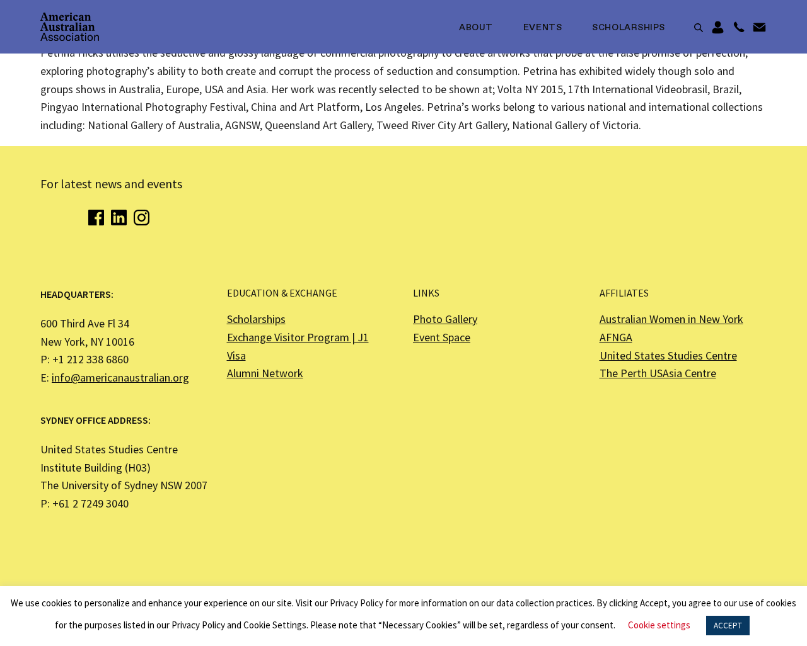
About (476, 27)
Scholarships (628, 27)
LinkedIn (119, 217)
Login (718, 27)
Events (542, 27)
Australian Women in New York (671, 319)
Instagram (141, 217)
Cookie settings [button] (659, 625)
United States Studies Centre (668, 355)
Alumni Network (265, 373)
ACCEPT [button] (728, 625)
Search (698, 27)
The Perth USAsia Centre (658, 373)
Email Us (759, 27)
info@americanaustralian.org (120, 377)
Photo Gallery (445, 319)
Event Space (441, 337)
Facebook (96, 217)
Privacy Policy (356, 603)
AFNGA (616, 337)
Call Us (738, 27)
